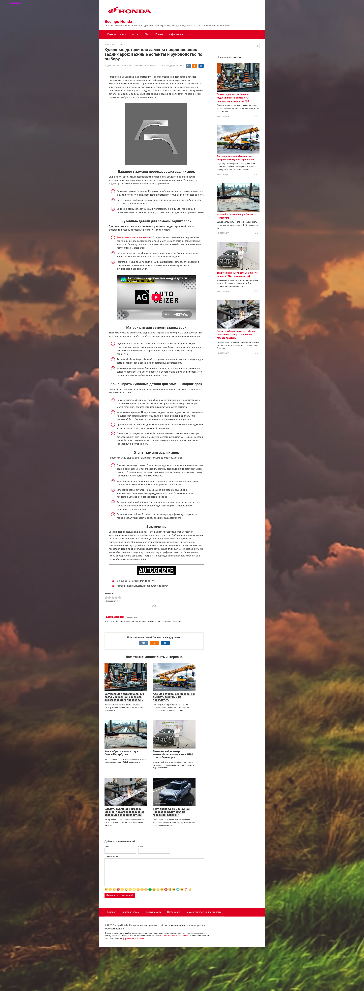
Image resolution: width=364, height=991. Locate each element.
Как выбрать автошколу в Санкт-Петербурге (122, 753)
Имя (107, 846)
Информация (176, 34)
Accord (135, 34)
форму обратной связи (133, 938)
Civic (147, 34)
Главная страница (117, 34)
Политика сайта (153, 912)
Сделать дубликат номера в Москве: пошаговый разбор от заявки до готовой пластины (124, 811)
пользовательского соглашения (174, 936)
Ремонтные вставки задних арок (134, 237)
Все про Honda (118, 21)
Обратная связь (130, 912)
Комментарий (112, 856)
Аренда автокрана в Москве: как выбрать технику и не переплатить (174, 696)
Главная (111, 912)
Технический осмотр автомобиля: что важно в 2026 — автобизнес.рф (173, 754)
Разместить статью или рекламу (203, 912)
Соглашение (173, 912)
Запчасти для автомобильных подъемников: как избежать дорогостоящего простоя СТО (124, 696)
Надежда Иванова (115, 616)
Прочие (159, 34)
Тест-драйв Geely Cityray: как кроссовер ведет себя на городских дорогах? (171, 811)
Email (141, 846)
